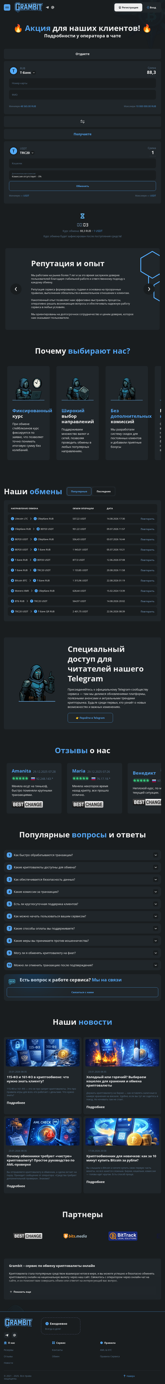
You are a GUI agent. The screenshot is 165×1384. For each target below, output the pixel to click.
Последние (104, 491)
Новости (8, 1362)
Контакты (57, 1350)
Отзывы (8, 1356)
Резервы (8, 1350)
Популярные (79, 491)
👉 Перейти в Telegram (90, 717)
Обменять (82, 186)
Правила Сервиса (110, 1356)
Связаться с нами (82, 992)
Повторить (147, 518)
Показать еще (22, 1291)
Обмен (55, 1356)
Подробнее (16, 1103)
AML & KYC (106, 1350)
